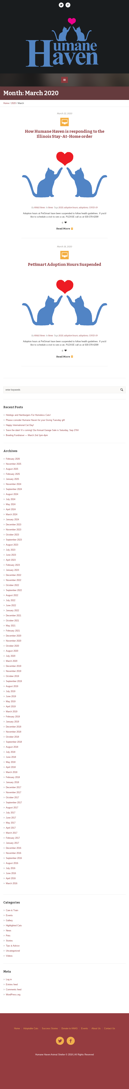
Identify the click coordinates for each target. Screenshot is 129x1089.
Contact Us (109, 1028)
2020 (13, 103)
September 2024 (14, 489)
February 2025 (13, 474)
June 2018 (11, 757)
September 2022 (14, 590)
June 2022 (11, 605)
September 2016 (14, 858)
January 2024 (12, 519)
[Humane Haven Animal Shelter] (64, 42)
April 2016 (11, 878)
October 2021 (12, 620)
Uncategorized (13, 951)
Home (6, 103)
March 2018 (11, 772)
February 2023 (13, 565)
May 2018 (10, 762)
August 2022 (12, 595)
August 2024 (12, 494)
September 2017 (14, 802)
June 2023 (11, 555)
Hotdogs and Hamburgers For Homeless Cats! (28, 415)
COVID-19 (93, 207)
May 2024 (10, 504)
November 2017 (13, 792)
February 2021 (13, 630)
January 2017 (12, 843)
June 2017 (11, 817)
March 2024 (11, 514)
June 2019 (11, 696)
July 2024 (10, 499)
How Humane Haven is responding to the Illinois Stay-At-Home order (64, 134)
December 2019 (13, 666)
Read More (63, 228)
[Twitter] (61, 5)
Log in (9, 979)
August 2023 (12, 544)
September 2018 (14, 742)
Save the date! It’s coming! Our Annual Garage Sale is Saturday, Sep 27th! (42, 430)
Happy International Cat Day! (20, 425)
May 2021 (10, 625)
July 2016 (10, 868)
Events (9, 915)
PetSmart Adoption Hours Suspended (64, 264)
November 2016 (13, 853)
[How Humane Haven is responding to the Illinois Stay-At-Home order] (64, 174)
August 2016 (12, 863)
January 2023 (12, 570)
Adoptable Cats (30, 1028)
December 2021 (13, 615)
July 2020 (10, 656)
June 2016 (11, 873)
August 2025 (12, 469)
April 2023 (11, 560)
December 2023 (13, 524)
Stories (9, 940)
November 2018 (13, 731)
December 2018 (13, 726)
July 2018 (10, 752)
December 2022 (13, 575)
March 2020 (11, 661)
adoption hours (71, 207)
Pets (8, 935)
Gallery (9, 920)
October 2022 (12, 585)
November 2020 (13, 641)
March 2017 (11, 833)
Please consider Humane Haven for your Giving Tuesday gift (35, 420)
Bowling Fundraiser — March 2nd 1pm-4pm (27, 435)
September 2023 (14, 539)
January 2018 (12, 782)
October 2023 (12, 534)
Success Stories (50, 1028)
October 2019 (12, 676)
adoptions (83, 207)
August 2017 (12, 807)
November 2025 (13, 464)
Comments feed (13, 989)
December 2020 (13, 635)
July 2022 (10, 600)
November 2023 (13, 529)
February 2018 (13, 777)
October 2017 (12, 797)
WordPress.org (13, 994)
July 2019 (10, 691)
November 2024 (13, 484)
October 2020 (12, 646)
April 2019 (11, 706)
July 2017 (10, 812)
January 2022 (12, 610)
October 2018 (12, 737)
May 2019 (10, 701)
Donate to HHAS (69, 1028)
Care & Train (12, 910)
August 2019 (12, 686)
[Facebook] (67, 5)
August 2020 (12, 651)
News (50, 207)
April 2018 (11, 767)
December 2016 (13, 848)
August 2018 (12, 747)
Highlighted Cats (14, 925)
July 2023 (10, 550)
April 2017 (11, 828)
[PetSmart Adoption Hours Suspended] (64, 302)
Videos (9, 956)
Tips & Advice (12, 945)
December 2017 (13, 787)
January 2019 (12, 721)
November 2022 (13, 580)
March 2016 (11, 883)
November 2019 (13, 671)
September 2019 (14, 681)
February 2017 (13, 838)
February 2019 (13, 716)
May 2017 (10, 822)
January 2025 (12, 479)
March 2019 (11, 711)
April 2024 (11, 509)
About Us (96, 1028)
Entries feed (12, 984)
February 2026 (13, 459)
